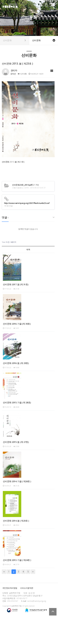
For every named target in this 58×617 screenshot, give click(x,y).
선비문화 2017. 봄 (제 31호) (15, 284)
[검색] (41, 4)
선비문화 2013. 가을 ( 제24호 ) (17, 559)
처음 (4, 571)
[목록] (52, 70)
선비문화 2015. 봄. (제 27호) (16, 441)
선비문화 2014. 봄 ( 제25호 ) (16, 520)
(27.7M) (25, 184)
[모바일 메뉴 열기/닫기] (52, 4)
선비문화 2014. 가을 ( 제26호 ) (17, 481)
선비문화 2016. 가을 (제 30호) (17, 323)
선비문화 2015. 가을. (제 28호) (17, 402)
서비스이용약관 (26, 588)
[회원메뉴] (46, 4)
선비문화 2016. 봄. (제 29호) (16, 363)
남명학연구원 (10, 5)
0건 (14, 73)
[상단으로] (53, 612)
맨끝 (33, 571)
